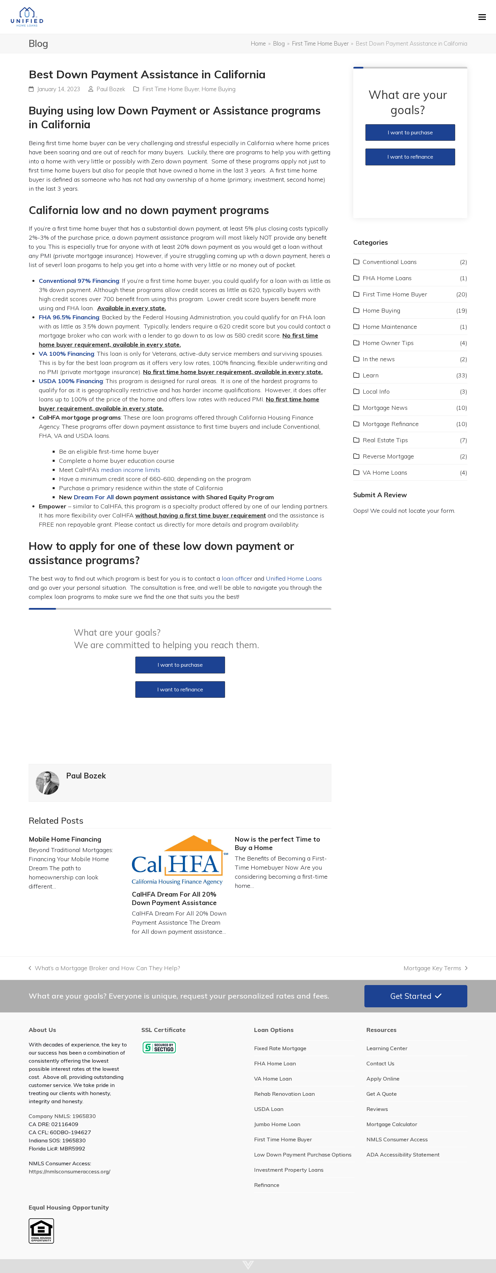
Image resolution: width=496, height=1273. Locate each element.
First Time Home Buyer (170, 88)
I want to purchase (180, 664)
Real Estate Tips (385, 440)
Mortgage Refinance (391, 424)
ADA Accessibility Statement (403, 1154)
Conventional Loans (390, 262)
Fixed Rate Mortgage (280, 1048)
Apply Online (382, 1078)
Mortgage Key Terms (432, 968)
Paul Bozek (111, 88)
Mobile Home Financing (65, 839)
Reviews (377, 1109)
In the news (379, 359)
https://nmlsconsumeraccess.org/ (69, 1171)
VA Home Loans (385, 472)
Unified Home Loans (294, 578)
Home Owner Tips (388, 343)
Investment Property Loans (289, 1169)
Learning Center (386, 1048)
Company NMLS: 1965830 (62, 1116)
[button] (482, 17)
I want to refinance (180, 689)
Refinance (266, 1185)
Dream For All (94, 497)
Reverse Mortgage (388, 456)
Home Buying (218, 88)
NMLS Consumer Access (397, 1139)
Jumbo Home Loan (277, 1124)
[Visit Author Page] (47, 782)
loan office (236, 578)
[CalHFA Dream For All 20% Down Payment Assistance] (180, 860)
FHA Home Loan (275, 1063)
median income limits (130, 470)
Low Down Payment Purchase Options (303, 1154)
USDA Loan (268, 1109)
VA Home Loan (273, 1078)
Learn (371, 375)
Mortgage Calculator (391, 1124)
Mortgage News (385, 408)
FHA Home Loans (387, 278)
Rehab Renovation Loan (284, 1093)
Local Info (376, 391)
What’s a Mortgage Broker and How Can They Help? (104, 968)
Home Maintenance (390, 326)
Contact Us (380, 1063)
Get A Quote (381, 1093)
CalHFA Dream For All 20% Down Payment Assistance (174, 898)
